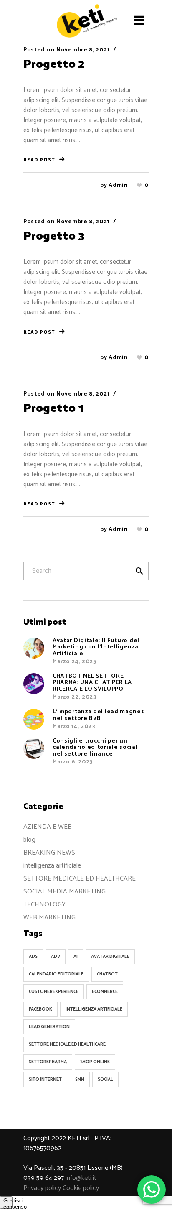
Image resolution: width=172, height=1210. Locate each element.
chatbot (107, 974)
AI (75, 956)
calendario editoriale (56, 974)
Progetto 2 (53, 64)
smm (79, 1079)
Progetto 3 (53, 236)
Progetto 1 (53, 408)
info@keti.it (81, 1178)
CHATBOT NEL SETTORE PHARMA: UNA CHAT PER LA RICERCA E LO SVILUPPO (92, 682)
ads (33, 956)
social (105, 1079)
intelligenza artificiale (52, 865)
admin (118, 185)
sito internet (45, 1079)
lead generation (49, 1027)
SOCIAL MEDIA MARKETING (64, 891)
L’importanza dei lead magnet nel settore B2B (98, 715)
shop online (95, 1062)
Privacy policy (42, 1188)
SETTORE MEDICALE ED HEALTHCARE (79, 878)
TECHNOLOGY (44, 904)
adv (55, 956)
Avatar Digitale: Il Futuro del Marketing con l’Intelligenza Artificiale (96, 647)
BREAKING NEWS (49, 852)
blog (29, 839)
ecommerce (105, 992)
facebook (40, 1009)
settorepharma (48, 1062)
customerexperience (53, 992)
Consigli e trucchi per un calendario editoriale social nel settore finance (95, 747)
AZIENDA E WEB (47, 826)
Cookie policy (81, 1188)
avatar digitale (110, 956)
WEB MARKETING (49, 917)
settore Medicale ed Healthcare (67, 1044)
